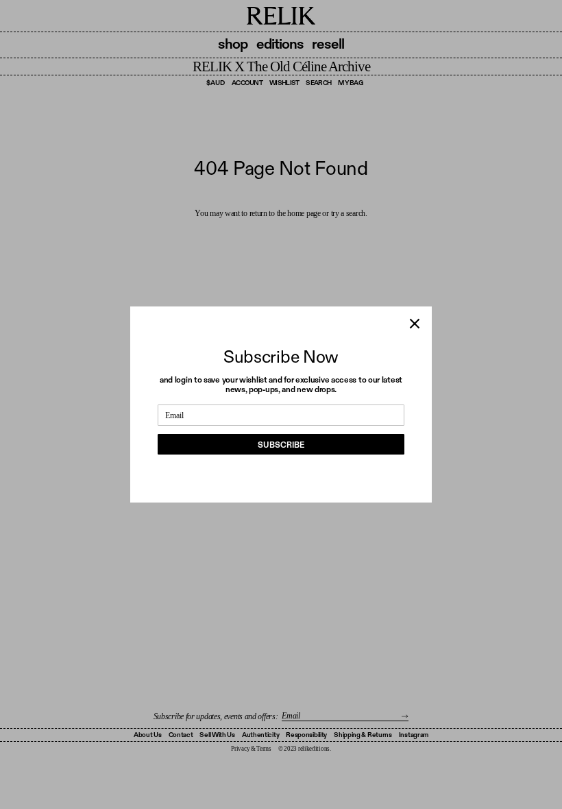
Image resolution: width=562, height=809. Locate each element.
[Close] (415, 324)
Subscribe (281, 444)
